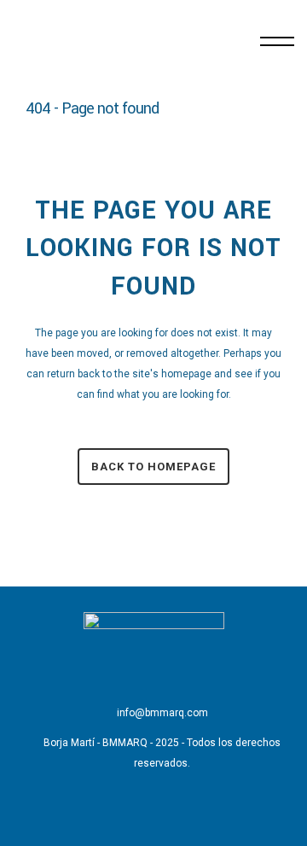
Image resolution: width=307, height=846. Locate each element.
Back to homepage (153, 466)
